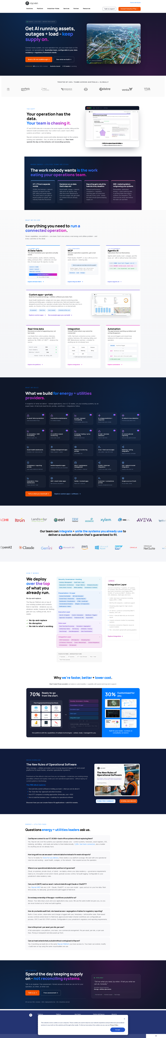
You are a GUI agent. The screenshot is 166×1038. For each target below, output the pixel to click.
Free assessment (51, 993)
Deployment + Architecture (66, 585)
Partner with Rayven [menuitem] (98, 1014)
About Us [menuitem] (114, 1014)
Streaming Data (85, 640)
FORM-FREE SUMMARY (105, 801)
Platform (40, 8)
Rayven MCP (89, 617)
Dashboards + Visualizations (67, 601)
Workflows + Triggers (91, 615)
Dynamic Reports (81, 598)
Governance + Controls (91, 587)
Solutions (29, 8)
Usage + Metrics (80, 585)
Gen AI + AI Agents (64, 615)
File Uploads (73, 645)
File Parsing (75, 628)
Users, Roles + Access (65, 587)
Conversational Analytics (66, 604)
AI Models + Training (86, 628)
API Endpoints (75, 640)
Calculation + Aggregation (83, 626)
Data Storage (62, 631)
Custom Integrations (93, 642)
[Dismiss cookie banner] (124, 1019)
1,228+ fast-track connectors (84, 844)
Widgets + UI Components (82, 604)
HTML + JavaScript (82, 601)
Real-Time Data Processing (66, 626)
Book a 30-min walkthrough (39, 59)
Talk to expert (109, 9)
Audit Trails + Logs (79, 582)
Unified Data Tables (64, 628)
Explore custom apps (37, 315)
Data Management (74, 631)
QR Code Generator (78, 596)
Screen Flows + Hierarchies (66, 598)
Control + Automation (77, 615)
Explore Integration (114, 636)
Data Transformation (86, 631)
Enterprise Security (92, 585)
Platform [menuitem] (58, 1014)
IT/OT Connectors (64, 640)
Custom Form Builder (64, 596)
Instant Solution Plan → (129, 9)
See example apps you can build (60, 315)
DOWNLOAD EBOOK (128, 801)
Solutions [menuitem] (40, 1014)
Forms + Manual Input (80, 642)
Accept (117, 1030)
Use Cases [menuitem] (78, 1014)
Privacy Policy (114, 1025)
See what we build (63, 59)
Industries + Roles (53, 8)
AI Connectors (63, 645)
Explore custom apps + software (67, 494)
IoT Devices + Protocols (65, 642)
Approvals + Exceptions (65, 617)
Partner (76, 8)
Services (66, 8)
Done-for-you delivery (51, 858)
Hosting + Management (65, 582)
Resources (86, 8)
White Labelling (78, 587)
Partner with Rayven (135, 2)
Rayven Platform (35, 602)
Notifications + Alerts (65, 606)
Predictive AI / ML (79, 617)
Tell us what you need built (38, 494)
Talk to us (32, 993)
